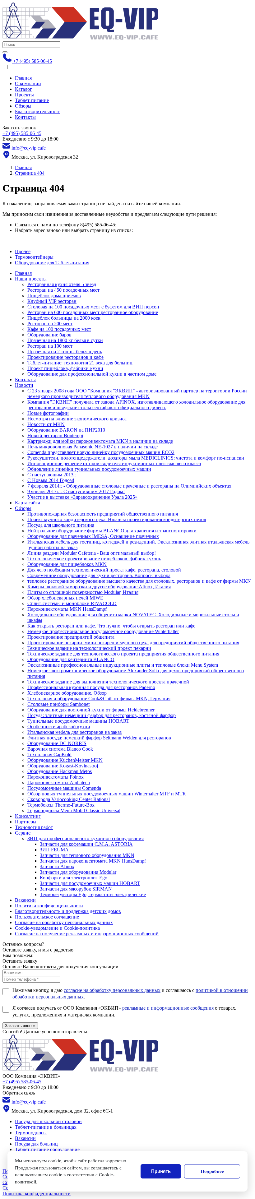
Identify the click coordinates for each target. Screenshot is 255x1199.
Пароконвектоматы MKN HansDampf (67, 609)
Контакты (25, 117)
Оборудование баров (49, 334)
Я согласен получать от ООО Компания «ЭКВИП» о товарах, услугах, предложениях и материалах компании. (124, 1011)
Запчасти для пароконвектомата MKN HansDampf (93, 860)
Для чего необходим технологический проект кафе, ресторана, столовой (104, 569)
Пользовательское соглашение (47, 916)
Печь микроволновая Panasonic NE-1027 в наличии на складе (92, 446)
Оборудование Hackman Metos (59, 771)
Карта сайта (27, 502)
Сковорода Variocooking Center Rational (68, 799)
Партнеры (25, 821)
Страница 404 (29, 173)
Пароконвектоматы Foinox (55, 777)
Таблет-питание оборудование (47, 1149)
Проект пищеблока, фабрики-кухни (65, 368)
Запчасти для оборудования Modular (78, 872)
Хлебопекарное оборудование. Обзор (67, 693)
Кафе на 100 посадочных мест (59, 329)
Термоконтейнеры (34, 257)
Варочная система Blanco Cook (60, 749)
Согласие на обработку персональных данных (64, 922)
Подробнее (212, 1171)
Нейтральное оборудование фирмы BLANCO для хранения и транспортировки (112, 530)
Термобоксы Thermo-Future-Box (61, 805)
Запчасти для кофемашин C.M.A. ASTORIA (86, 844)
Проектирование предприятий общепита (70, 637)
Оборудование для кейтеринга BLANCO (70, 659)
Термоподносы (31, 1132)
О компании (28, 83)
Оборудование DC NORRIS (56, 743)
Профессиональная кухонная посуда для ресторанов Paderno (91, 687)
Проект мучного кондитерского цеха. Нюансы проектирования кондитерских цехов (116, 519)
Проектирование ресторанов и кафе (65, 357)
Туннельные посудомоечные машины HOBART (78, 721)
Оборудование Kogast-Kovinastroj (62, 765)
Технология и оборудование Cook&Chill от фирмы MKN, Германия (98, 698)
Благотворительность (37, 111)
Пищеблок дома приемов (54, 295)
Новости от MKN (46, 424)
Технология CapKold (49, 754)
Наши (31, 278)
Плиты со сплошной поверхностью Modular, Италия (82, 592)
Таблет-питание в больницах (45, 1127)
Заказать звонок (20, 1025)
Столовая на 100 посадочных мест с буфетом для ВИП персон (93, 306)
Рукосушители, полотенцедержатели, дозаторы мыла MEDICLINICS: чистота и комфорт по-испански (135, 458)
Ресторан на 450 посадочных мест (63, 290)
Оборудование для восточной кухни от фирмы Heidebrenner (91, 709)
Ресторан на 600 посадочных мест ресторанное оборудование (92, 312)
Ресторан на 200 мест (49, 323)
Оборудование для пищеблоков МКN (67, 564)
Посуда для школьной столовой (48, 1121)
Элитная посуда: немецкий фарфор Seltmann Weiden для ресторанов (99, 737)
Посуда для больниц (36, 1143)
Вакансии (25, 900)
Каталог (23, 89)
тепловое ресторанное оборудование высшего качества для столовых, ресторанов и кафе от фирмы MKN (139, 581)
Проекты (24, 94)
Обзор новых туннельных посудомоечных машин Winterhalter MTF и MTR (106, 793)
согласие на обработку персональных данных (112, 990)
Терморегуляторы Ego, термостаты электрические (93, 894)
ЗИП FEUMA (54, 849)
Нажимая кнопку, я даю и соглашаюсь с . (130, 994)
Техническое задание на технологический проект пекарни (89, 648)
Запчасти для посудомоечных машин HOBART (90, 883)
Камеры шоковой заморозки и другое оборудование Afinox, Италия (99, 586)
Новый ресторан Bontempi (55, 435)
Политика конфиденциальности (49, 905)
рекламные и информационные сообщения (168, 1008)
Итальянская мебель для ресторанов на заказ (74, 732)
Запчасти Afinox (57, 866)
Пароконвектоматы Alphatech (58, 782)
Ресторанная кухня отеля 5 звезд (61, 284)
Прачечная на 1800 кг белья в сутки (65, 340)
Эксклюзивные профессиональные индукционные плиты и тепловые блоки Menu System (122, 665)
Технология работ (34, 827)
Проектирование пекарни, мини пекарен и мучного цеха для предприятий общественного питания (133, 642)
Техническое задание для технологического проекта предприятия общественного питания (123, 653)
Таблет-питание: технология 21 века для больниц (79, 362)
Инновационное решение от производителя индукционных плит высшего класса (114, 463)
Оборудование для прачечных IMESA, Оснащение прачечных (93, 536)
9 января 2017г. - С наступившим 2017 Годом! (76, 491)
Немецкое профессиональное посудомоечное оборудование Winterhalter (103, 631)
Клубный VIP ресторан (51, 301)
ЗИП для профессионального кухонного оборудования (85, 838)
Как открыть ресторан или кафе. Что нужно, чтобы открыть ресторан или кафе (111, 625)
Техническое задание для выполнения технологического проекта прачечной (108, 681)
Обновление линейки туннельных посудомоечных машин (89, 469)
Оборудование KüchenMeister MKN (65, 760)
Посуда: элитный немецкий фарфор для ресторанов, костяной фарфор (101, 715)
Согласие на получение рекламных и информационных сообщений (87, 933)
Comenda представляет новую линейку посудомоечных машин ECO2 (100, 452)
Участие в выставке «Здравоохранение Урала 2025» (82, 497)
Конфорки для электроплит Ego (73, 877)
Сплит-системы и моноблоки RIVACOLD (72, 603)
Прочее (22, 251)
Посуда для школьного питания (60, 525)
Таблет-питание (32, 100)
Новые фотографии (48, 413)
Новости (24, 385)
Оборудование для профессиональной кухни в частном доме (91, 374)
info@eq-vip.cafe (28, 147)
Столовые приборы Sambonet (58, 704)
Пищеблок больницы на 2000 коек (63, 318)
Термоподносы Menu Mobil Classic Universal (73, 810)
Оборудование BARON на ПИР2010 (66, 430)
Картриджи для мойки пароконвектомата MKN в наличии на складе (100, 441)
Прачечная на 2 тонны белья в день (64, 351)
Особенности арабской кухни (58, 726)
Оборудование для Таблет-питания (52, 262)
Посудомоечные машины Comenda (64, 788)
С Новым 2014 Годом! (50, 480)
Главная (23, 78)
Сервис (22, 833)
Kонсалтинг (28, 816)
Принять (161, 1171)
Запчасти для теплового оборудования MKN (87, 855)
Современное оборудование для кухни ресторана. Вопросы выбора (98, 575)
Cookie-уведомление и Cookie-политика (57, 928)
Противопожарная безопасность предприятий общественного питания (102, 513)
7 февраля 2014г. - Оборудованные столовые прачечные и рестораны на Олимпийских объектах (129, 485)
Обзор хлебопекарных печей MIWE (65, 597)
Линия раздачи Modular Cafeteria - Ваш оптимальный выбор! (91, 553)
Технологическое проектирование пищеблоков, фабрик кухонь (94, 558)
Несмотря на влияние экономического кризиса (77, 418)
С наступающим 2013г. (51, 474)
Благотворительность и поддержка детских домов (68, 911)
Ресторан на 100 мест (49, 346)
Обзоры (23, 106)
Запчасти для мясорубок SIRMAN (76, 888)
